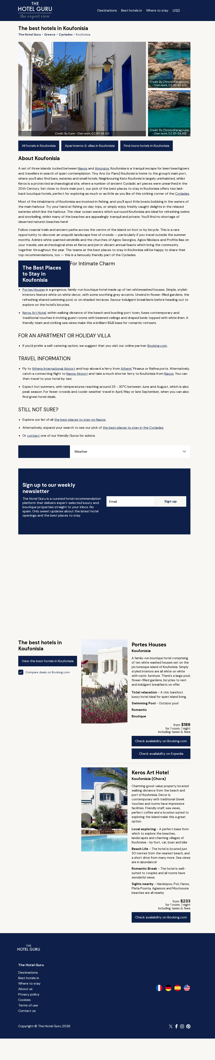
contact (33, 435)
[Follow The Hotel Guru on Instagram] (182, 1026)
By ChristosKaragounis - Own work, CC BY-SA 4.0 (170, 83)
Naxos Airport (77, 373)
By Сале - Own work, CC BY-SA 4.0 (86, 133)
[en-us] (186, 988)
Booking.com (157, 345)
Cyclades (182, 193)
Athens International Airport (53, 368)
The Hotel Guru (31, 965)
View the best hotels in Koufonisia (47, 661)
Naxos (82, 168)
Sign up (170, 501)
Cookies (24, 1000)
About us (25, 989)
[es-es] (177, 988)
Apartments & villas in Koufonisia (90, 145)
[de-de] (168, 988)
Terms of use (28, 1005)
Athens (126, 368)
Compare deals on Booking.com (47, 672)
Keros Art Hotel (34, 312)
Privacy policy (28, 994)
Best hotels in (131, 10)
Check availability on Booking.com (161, 741)
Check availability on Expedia (161, 753)
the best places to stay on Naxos (80, 419)
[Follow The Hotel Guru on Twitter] (171, 1026)
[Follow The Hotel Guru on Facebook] (176, 1026)
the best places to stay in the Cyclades (133, 427)
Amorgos (102, 168)
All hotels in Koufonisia (39, 145)
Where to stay (157, 10)
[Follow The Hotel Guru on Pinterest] (188, 1026)
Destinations (107, 10)
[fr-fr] (159, 988)
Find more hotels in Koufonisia (146, 145)
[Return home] (35, 10)
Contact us (27, 1011)
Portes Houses (33, 289)
